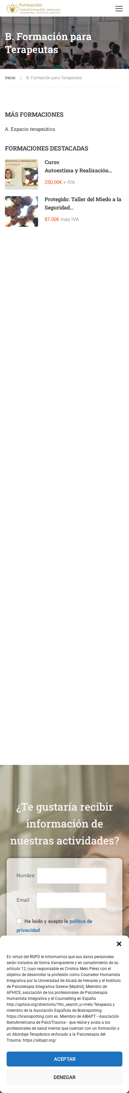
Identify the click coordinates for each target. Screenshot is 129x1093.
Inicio (10, 77)
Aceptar (64, 1059)
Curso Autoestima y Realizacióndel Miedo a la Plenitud (76, 170)
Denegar (64, 1077)
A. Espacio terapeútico (30, 129)
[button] (119, 944)
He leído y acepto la (54, 925)
